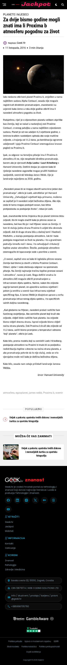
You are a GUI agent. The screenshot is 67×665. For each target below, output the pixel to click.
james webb (35, 393)
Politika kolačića (29, 646)
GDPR (56, 641)
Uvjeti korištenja (33, 651)
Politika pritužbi (15, 641)
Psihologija (10, 565)
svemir (59, 393)
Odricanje (10, 548)
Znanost (9, 560)
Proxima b (48, 393)
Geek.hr (9, 522)
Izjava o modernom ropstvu (38, 641)
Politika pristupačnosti (49, 646)
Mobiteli (9, 531)
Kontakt (9, 543)
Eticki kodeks (13, 646)
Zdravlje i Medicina (15, 569)
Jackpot (9, 526)
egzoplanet (22, 393)
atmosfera (8, 393)
